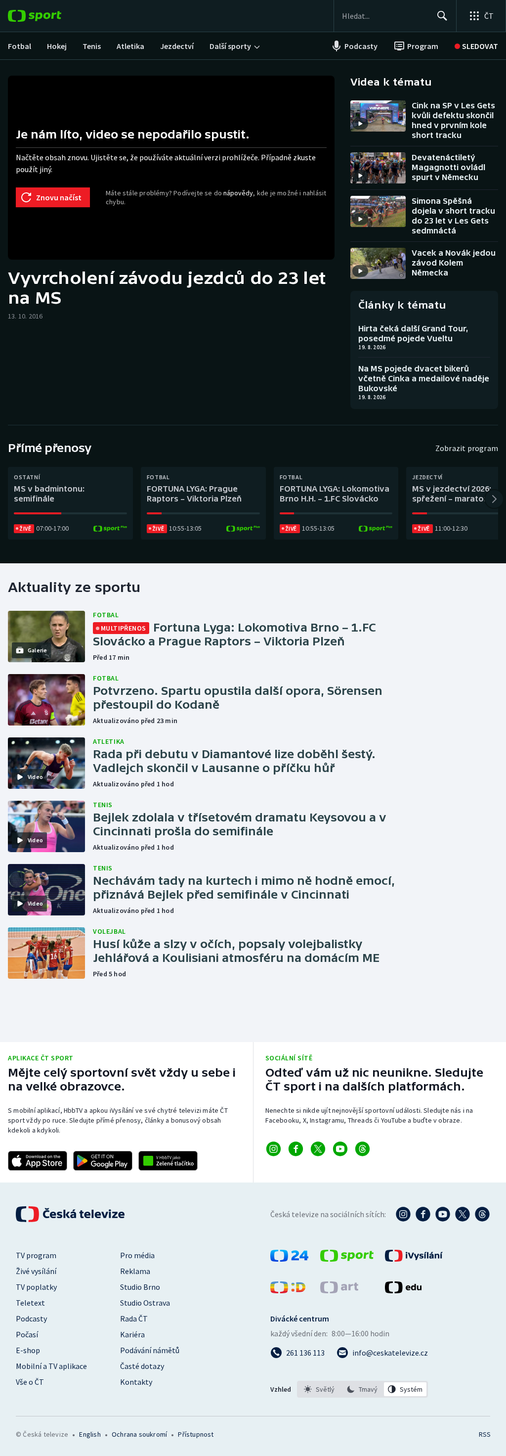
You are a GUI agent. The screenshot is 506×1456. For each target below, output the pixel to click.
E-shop (28, 1350)
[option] (319, 1389)
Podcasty (31, 1318)
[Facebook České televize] (423, 1214)
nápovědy (238, 192)
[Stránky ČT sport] (347, 1259)
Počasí (27, 1334)
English (89, 1434)
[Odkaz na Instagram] (273, 1149)
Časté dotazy (142, 1366)
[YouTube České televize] (443, 1214)
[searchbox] (385, 16)
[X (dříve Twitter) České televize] (462, 1214)
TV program (36, 1255)
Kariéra (132, 1334)
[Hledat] (442, 16)
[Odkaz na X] (318, 1149)
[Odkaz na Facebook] (296, 1149)
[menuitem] (19, 46)
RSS (484, 1434)
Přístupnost (195, 1434)
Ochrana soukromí (139, 1434)
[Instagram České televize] (403, 1214)
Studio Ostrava (145, 1303)
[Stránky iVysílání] (414, 1259)
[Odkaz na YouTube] (340, 1149)
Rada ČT (134, 1318)
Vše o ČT (30, 1382)
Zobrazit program (466, 448)
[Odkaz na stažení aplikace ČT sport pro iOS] (37, 1161)
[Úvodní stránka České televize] (71, 1214)
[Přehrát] (360, 124)
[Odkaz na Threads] (362, 1149)
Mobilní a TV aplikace (51, 1366)
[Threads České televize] (482, 1214)
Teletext (30, 1303)
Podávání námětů (149, 1350)
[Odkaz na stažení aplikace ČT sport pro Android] (102, 1161)
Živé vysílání (36, 1271)
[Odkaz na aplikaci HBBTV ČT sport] (168, 1161)
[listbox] (362, 1389)
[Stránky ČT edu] (403, 1290)
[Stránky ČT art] (339, 1290)
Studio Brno (140, 1287)
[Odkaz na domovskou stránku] (49, 16)
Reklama (135, 1271)
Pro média (137, 1255)
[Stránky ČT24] (289, 1259)
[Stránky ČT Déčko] (287, 1290)
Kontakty (136, 1382)
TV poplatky (36, 1287)
